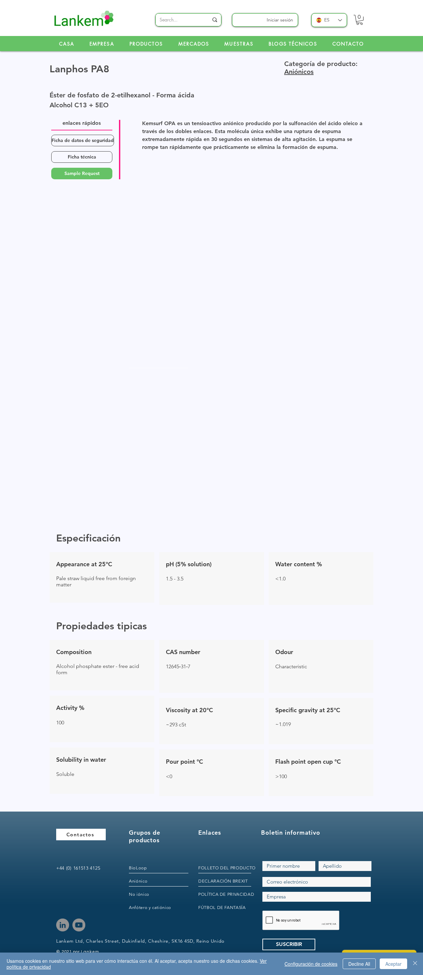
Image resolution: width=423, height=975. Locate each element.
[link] (359, 20)
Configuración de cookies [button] (311, 963)
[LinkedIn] (62, 925)
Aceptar (393, 963)
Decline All (359, 963)
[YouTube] (78, 925)
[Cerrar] (415, 964)
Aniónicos (299, 72)
